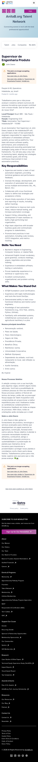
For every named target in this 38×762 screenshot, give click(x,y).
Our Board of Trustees (9, 555)
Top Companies (7, 675)
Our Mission (6, 543)
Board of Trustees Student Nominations (15, 559)
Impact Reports (7, 667)
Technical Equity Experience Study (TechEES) (16, 663)
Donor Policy (6, 744)
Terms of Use (6, 733)
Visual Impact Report (8, 671)
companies (22, 45)
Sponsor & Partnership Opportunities (14, 634)
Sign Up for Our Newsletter (17, 531)
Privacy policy (14, 508)
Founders (5, 584)
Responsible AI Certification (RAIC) (13, 608)
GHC (3, 615)
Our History (6, 547)
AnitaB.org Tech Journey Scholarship (14, 689)
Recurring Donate (8, 630)
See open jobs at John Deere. (17, 76)
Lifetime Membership (9, 596)
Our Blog (5, 703)
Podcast (4, 707)
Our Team (5, 551)
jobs (13, 45)
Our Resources (7, 699)
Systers (4, 645)
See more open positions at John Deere (19, 489)
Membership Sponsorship (10, 637)
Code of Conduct (7, 741)
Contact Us (5, 717)
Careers (4, 566)
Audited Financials (8, 562)
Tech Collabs (6, 612)
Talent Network (7, 588)
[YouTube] (19, 755)
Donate (4, 626)
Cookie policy (24, 508)
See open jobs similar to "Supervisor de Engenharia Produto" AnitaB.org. (21, 80)
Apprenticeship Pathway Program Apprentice (17, 600)
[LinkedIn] (13, 11)
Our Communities (7, 641)
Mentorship (5, 577)
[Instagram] (4, 11)
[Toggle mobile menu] (34, 3)
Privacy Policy (6, 731)
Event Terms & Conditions (10, 739)
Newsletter (5, 721)
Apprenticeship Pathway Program (13, 581)
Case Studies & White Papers (11, 659)
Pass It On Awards (8, 685)
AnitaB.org (29, 749)
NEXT (3, 604)
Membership (6, 592)
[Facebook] (8, 11)
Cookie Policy (6, 736)
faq (30, 11)
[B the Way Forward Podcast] (26, 755)
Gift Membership (7, 649)
